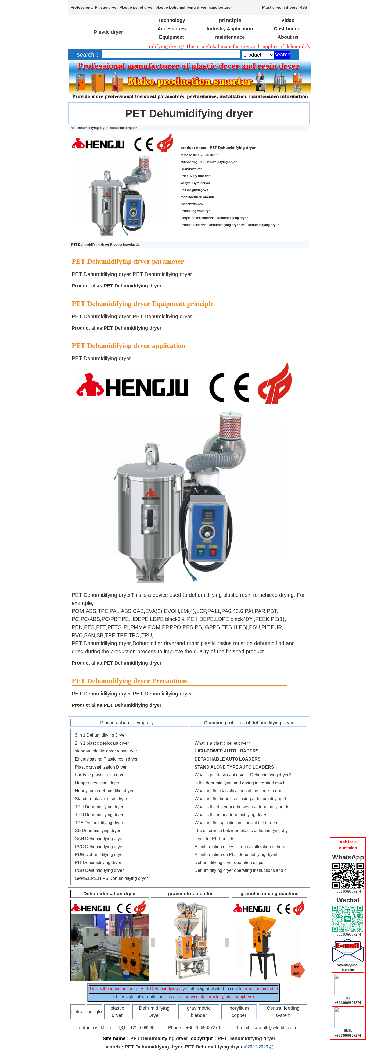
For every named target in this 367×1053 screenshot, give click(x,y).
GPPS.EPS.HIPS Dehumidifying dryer (111, 878)
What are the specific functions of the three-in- (238, 822)
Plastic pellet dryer (136, 7)
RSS (303, 7)
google (94, 1011)
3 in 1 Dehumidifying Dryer (100, 735)
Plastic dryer (106, 7)
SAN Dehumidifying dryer (99, 838)
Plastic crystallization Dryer (101, 767)
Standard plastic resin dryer (101, 799)
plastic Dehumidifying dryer (181, 7)
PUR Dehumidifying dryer (99, 854)
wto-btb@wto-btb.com (275, 1027)
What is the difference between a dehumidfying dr (241, 807)
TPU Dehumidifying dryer (99, 807)
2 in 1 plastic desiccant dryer (102, 743)
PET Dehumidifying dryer (189, 113)
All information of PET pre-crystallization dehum (240, 846)
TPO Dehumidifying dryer (99, 814)
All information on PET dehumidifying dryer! (236, 854)
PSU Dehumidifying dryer (99, 870)
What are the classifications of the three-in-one (238, 790)
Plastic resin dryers (279, 7)
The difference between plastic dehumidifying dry (241, 830)
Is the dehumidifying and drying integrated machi (241, 783)
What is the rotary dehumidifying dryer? (232, 814)
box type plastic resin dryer (100, 775)
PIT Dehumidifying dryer (98, 862)
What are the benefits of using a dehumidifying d (240, 799)
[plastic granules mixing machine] (269, 902)
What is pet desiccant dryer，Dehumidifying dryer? (243, 775)
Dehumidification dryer (109, 893)
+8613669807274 (348, 891)
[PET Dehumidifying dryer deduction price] (348, 941)
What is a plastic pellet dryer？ (223, 743)
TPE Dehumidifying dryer (99, 822)
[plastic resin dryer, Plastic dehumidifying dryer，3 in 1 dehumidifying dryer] (110, 902)
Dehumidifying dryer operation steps (229, 862)
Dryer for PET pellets (214, 838)
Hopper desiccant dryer (97, 783)
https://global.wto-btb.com (214, 988)
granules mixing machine (269, 893)
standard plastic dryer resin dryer (106, 751)
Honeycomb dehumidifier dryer (104, 790)
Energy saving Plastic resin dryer (106, 759)
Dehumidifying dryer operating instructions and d (241, 870)
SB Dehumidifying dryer (97, 830)
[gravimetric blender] (190, 902)
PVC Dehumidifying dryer (99, 846)
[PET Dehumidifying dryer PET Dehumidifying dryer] (123, 135)
